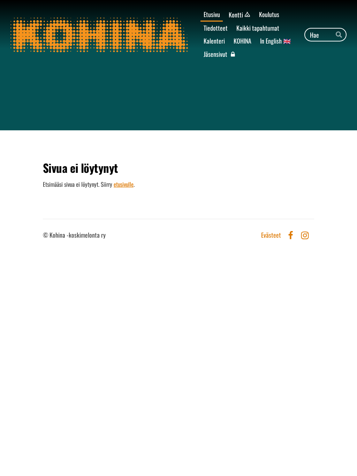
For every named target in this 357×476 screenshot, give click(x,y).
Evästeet (271, 235)
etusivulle (124, 184)
